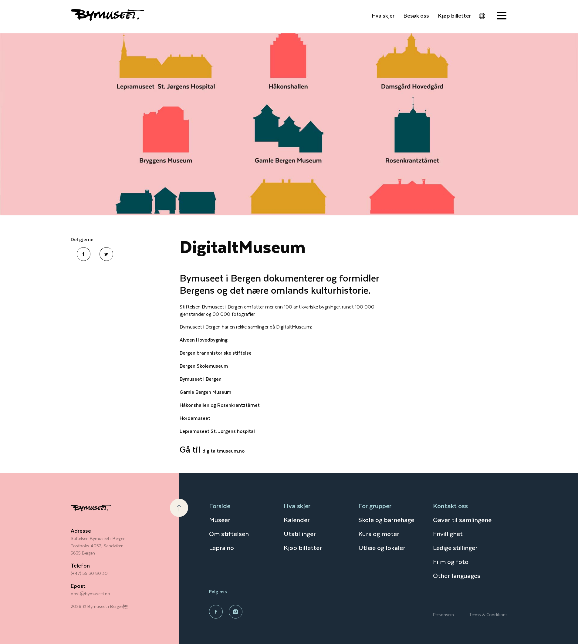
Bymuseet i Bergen (200, 379)
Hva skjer (383, 15)
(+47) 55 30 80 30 (89, 573)
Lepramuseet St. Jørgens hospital (217, 431)
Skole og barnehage (386, 519)
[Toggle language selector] (482, 16)
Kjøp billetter (454, 15)
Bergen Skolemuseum (204, 365)
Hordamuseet (195, 418)
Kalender (297, 519)
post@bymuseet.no (90, 593)
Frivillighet (448, 533)
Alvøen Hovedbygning (204, 339)
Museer (219, 519)
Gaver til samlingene (462, 519)
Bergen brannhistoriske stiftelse (216, 352)
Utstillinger (300, 533)
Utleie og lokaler (381, 547)
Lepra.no (221, 547)
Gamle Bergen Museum (205, 392)
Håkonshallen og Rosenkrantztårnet (220, 405)
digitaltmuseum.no (223, 450)
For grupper (374, 506)
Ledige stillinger (455, 547)
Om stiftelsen (229, 533)
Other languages (456, 575)
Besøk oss (416, 15)
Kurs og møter (378, 533)
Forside (219, 506)
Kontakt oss (450, 506)
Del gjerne (82, 239)
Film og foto (450, 561)
